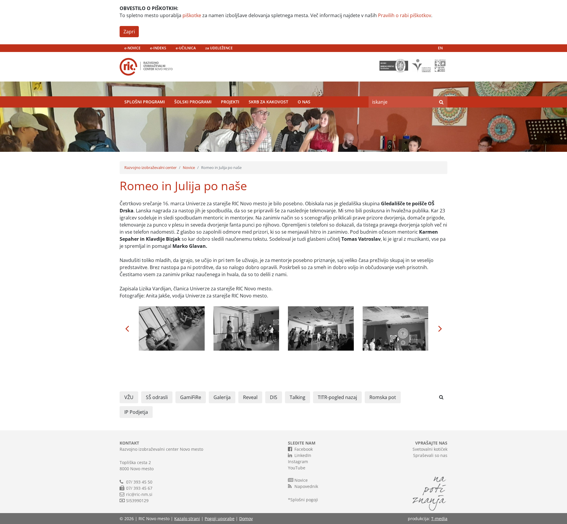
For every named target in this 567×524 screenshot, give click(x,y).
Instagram (298, 461)
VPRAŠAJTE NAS (431, 443)
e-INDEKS (158, 48)
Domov (246, 518)
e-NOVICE (132, 48)
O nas (304, 102)
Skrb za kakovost (268, 102)
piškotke (192, 15)
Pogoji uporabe (219, 518)
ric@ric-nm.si (139, 494)
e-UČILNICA (186, 48)
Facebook (303, 449)
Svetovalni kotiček (430, 449)
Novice (189, 167)
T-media (439, 518)
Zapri (129, 31)
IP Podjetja (136, 412)
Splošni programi (144, 102)
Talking (297, 397)
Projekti (230, 102)
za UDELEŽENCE (219, 48)
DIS (273, 397)
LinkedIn (302, 455)
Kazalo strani (187, 518)
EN (440, 48)
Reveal (250, 397)
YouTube (296, 468)
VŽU (128, 397)
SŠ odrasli (157, 397)
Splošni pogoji (304, 499)
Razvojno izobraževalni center (150, 167)
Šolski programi (192, 102)
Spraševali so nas (430, 455)
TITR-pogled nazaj (337, 397)
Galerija (222, 397)
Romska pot (382, 397)
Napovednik (306, 486)
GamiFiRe (190, 397)
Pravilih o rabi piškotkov (404, 15)
